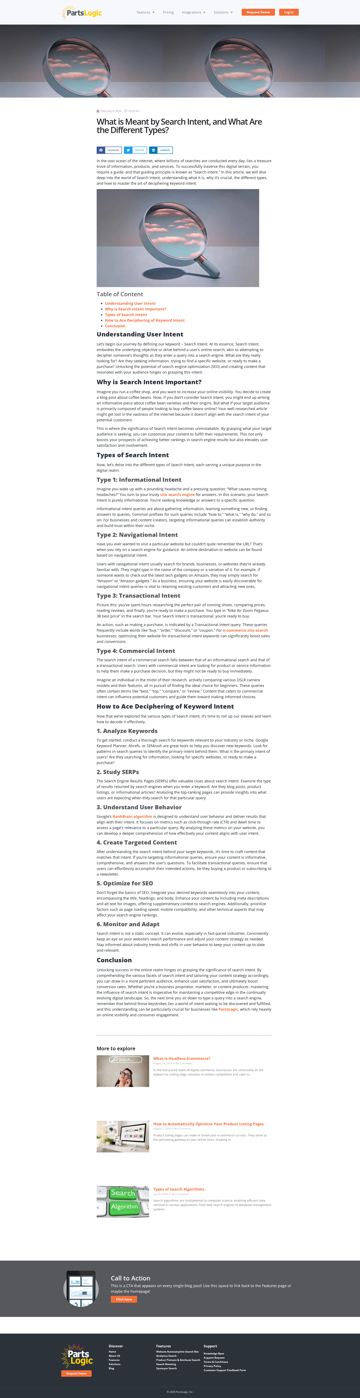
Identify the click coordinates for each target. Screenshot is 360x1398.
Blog (111, 1368)
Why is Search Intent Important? (135, 308)
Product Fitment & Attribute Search (178, 1360)
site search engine (177, 494)
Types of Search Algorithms (178, 1189)
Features (143, 12)
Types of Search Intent (126, 314)
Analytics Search (166, 1356)
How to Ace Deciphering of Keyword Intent (145, 320)
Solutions (221, 12)
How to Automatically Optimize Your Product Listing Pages (208, 1123)
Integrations (191, 12)
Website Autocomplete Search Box (177, 1351)
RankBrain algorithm (132, 816)
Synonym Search (166, 1368)
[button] (109, 150)
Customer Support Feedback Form (225, 1370)
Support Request (214, 1357)
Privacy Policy (212, 1366)
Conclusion (115, 325)
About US (114, 1356)
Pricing (168, 12)
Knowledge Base (214, 1353)
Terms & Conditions (216, 1362)
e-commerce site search (245, 630)
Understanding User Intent (130, 303)
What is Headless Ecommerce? (181, 1058)
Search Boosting (166, 1364)
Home (112, 1351)
